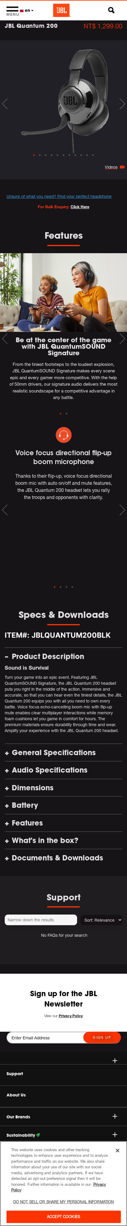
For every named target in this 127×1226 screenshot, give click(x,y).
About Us (16, 1095)
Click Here (80, 206)
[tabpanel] (63, 96)
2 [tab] (66, 414)
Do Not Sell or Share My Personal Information (63, 1201)
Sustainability (21, 1135)
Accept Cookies (63, 1216)
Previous (4, 103)
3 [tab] (66, 587)
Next (122, 103)
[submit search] (72, 920)
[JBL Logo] (62, 10)
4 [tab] (72, 587)
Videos (111, 166)
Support (14, 1074)
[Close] (117, 1150)
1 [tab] (61, 414)
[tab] (34, 155)
